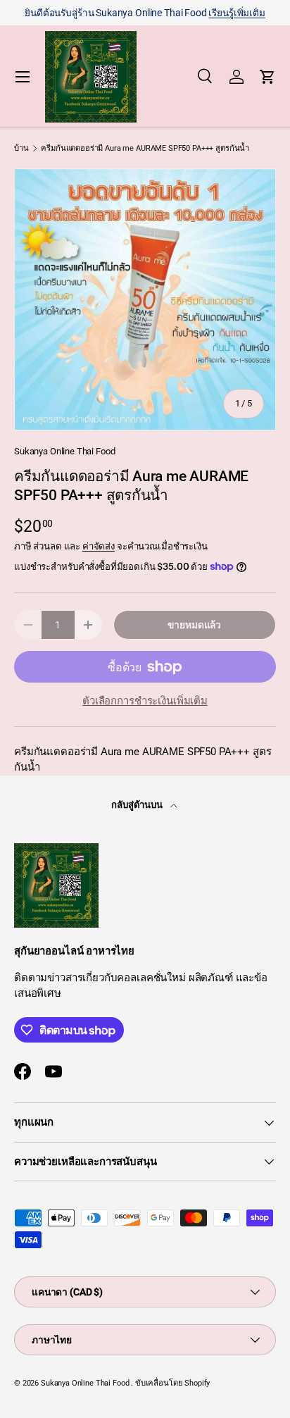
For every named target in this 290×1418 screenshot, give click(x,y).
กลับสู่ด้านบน (138, 805)
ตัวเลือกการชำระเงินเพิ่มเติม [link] (145, 701)
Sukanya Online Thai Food (64, 451)
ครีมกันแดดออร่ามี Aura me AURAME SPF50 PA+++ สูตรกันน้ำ (145, 148)
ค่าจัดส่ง (98, 546)
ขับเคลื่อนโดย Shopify (172, 1383)
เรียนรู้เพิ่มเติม (236, 12)
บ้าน (21, 148)
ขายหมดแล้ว (194, 624)
